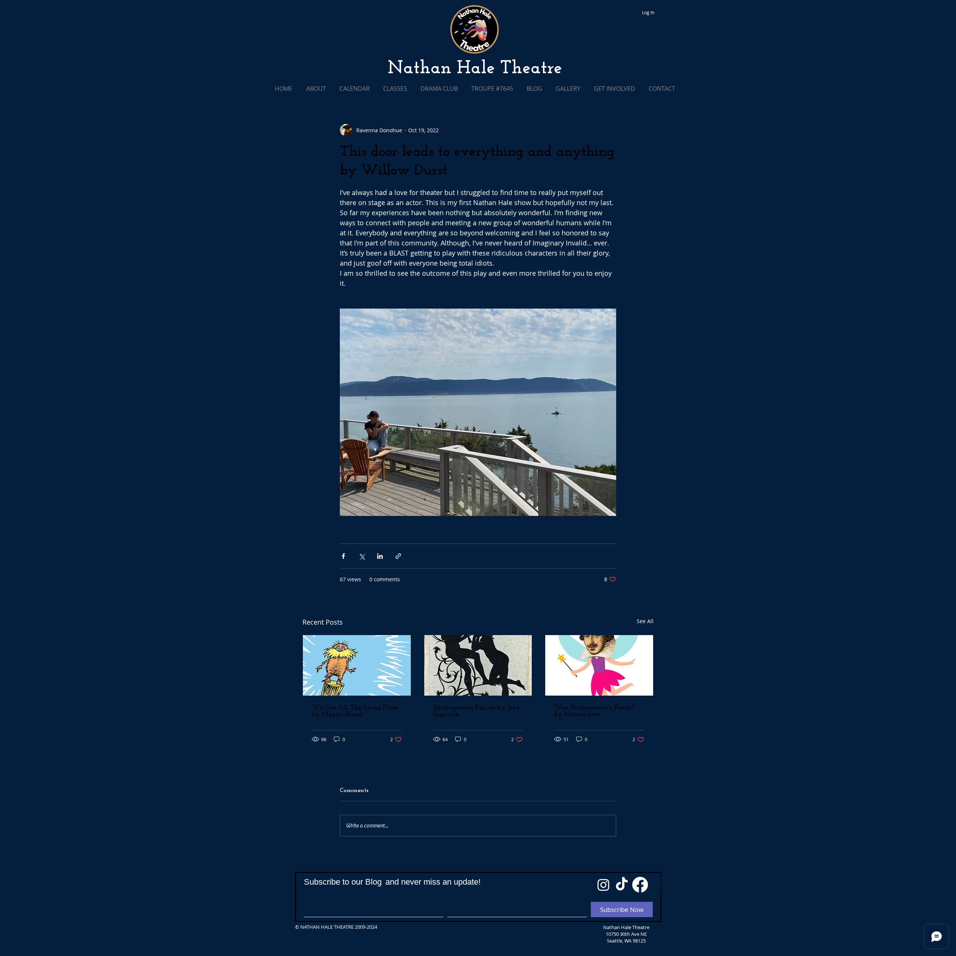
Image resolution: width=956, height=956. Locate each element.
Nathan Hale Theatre (475, 69)
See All (645, 621)
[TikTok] (622, 884)
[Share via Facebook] (343, 556)
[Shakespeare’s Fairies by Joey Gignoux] (478, 665)
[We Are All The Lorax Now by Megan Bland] (357, 665)
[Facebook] (640, 884)
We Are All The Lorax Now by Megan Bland (355, 711)
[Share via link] (398, 556)
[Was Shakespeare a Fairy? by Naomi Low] (599, 665)
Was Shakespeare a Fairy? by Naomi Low (594, 711)
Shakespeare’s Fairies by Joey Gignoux (476, 711)
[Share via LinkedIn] (380, 556)
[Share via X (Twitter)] (361, 556)
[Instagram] (603, 884)
